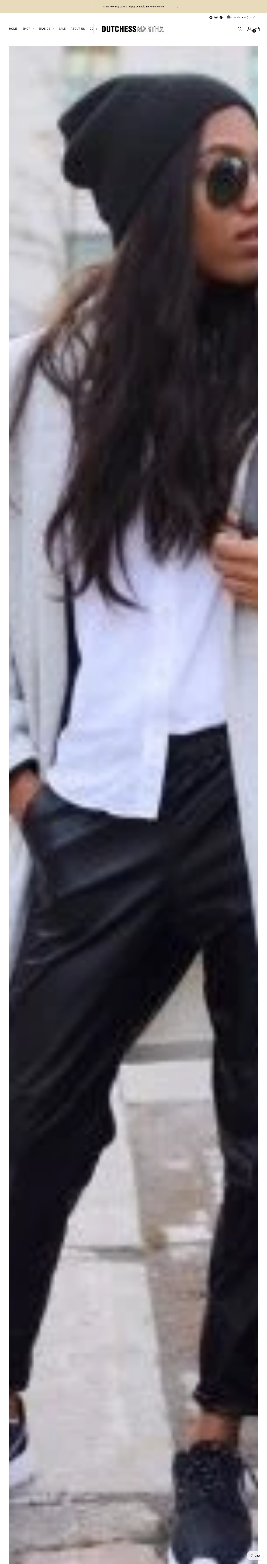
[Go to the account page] (248, 29)
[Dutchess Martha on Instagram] (216, 17)
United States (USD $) (243, 17)
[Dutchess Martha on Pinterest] (221, 17)
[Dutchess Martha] (133, 28)
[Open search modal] (240, 29)
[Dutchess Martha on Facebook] (211, 17)
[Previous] (89, 6)
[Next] (177, 6)
